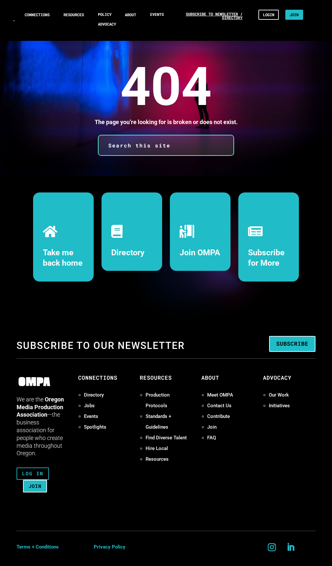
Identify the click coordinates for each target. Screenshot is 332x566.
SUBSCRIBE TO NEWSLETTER (212, 14)
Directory (128, 252)
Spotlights (95, 427)
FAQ (211, 438)
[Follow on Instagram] (272, 547)
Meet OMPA (220, 395)
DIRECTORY (232, 17)
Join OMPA (200, 252)
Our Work (279, 395)
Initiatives (279, 406)
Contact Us (219, 406)
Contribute (218, 416)
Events (91, 416)
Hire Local (157, 448)
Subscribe (292, 343)
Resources (157, 459)
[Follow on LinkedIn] (291, 547)
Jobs (89, 406)
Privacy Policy (109, 547)
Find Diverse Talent (166, 438)
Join (212, 427)
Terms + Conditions (38, 547)
